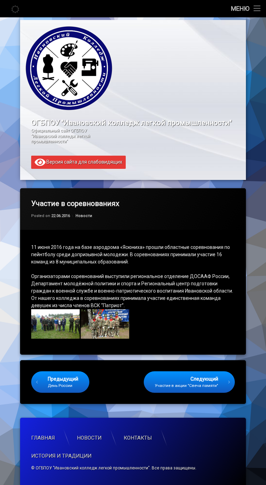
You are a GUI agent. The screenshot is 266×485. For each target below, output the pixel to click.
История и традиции (61, 456)
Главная (43, 438)
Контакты (138, 438)
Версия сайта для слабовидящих (83, 161)
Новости (84, 216)
